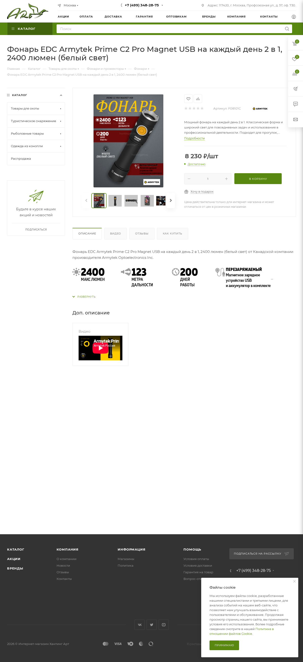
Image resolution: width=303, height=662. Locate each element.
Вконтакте (139, 625)
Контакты (64, 579)
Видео (115, 233)
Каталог (15, 549)
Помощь (192, 549)
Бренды (15, 568)
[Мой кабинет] (294, 17)
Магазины (126, 559)
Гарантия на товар (198, 572)
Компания (68, 549)
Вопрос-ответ (194, 579)
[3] (194, 108)
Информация (131, 549)
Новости (63, 565)
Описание (87, 233)
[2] (190, 108)
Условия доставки (197, 565)
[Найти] (287, 28)
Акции (14, 559)
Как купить (172, 233)
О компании (66, 559)
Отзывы (142, 233)
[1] (186, 108)
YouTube (164, 625)
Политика (126, 565)
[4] (198, 108)
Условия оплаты (196, 559)
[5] (202, 108)
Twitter (152, 625)
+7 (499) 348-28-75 (142, 5)
